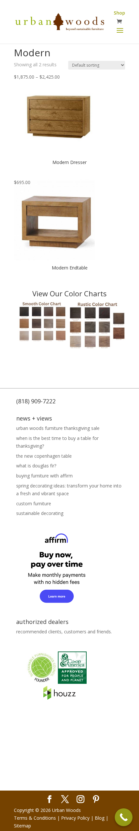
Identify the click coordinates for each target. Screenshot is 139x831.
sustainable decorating (39, 513)
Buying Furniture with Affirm (44, 476)
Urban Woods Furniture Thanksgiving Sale (58, 428)
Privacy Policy (75, 818)
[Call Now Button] (124, 817)
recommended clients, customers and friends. (64, 632)
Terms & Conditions (35, 818)
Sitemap (22, 826)
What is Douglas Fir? (36, 466)
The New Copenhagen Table (44, 456)
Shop (119, 13)
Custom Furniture (33, 503)
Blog (99, 818)
